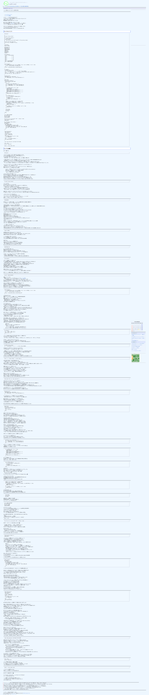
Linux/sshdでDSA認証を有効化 (136, 346)
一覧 (21, 6)
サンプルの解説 (8, 15)
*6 (25, 326)
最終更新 (26, 6)
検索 (23, 6)
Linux (8, 6)
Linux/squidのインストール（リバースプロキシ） (138, 336)
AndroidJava (12, 6)
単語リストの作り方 (134, 349)
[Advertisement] (138, 27)
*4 (26, 226)
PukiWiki (17, 6)
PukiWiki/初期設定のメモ (135, 340)
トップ (4, 6)
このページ (12, 23)
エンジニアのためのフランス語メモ (136, 350)
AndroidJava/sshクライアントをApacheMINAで (138, 343)
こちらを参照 (23, 278)
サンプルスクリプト (8, 14)
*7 (22, 646)
